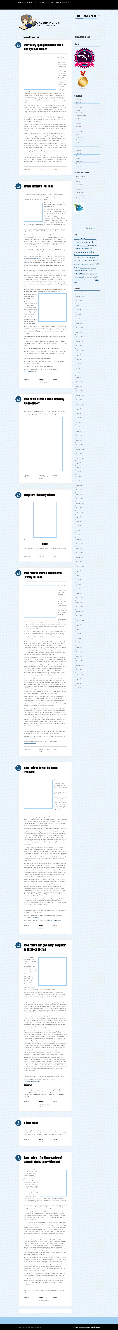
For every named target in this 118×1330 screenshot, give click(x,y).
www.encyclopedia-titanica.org (35, 258)
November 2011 (80, 611)
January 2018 (79, 292)
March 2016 (79, 377)
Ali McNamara (88, 239)
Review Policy (90, 16)
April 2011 (78, 643)
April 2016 (78, 373)
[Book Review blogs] (83, 89)
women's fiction (91, 280)
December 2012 (80, 553)
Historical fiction (43, 382)
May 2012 (78, 584)
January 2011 (79, 656)
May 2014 (78, 476)
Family (75, 257)
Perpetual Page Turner (81, 198)
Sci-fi (77, 145)
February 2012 (79, 598)
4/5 (80, 238)
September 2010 (80, 674)
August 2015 (79, 409)
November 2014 (80, 449)
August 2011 (79, 625)
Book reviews (49, 2)
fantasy (79, 257)
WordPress (82, 1327)
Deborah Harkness (92, 255)
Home (79, 16)
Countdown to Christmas (81, 255)
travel (94, 277)
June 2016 (78, 364)
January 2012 (79, 602)
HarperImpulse (80, 260)
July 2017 (78, 305)
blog (40, 413)
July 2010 (78, 683)
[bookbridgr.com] (90, 228)
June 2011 (78, 634)
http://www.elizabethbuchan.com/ (32, 1081)
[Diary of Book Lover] (40, 30)
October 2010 (79, 670)
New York (83, 268)
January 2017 (79, 332)
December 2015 (80, 391)
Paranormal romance (81, 140)
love (76, 264)
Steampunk (78, 153)
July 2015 (78, 413)
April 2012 (78, 589)
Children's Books (80, 113)
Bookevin (78, 181)
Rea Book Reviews (80, 192)
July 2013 (78, 521)
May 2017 (78, 314)
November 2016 (80, 341)
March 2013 (79, 539)
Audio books (21, 2)
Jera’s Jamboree (79, 184)
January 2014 (79, 494)
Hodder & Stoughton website (54, 920)
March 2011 (79, 647)
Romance (41, 478)
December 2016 (80, 337)
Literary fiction (45, 1300)
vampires (80, 280)
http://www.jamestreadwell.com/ (31, 917)
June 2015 (78, 418)
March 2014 (79, 485)
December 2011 (80, 607)
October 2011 (79, 616)
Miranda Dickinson (85, 264)
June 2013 (78, 526)
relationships (90, 271)
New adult (91, 264)
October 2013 (79, 508)
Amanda (55, 169)
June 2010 (78, 688)
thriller (91, 277)
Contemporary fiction (44, 1104)
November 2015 (80, 395)
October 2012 (79, 562)
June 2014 (78, 472)
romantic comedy (89, 273)
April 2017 (78, 319)
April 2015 (78, 427)
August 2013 (79, 517)
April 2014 (78, 481)
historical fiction (89, 260)
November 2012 (80, 557)
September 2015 (80, 404)
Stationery (29, 7)
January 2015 (79, 440)
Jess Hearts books (80, 187)
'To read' (75, 239)
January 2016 (79, 386)
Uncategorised (42, 1141)
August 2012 (79, 571)
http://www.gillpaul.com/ (30, 371)
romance (78, 273)
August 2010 (79, 679)
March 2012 (79, 593)
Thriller (78, 158)
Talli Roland (87, 277)
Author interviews (32, 2)
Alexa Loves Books (80, 176)
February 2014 (79, 490)
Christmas (77, 248)
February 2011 (79, 652)
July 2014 (78, 467)
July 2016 (78, 359)
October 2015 (79, 400)
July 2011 (78, 629)
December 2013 (80, 499)
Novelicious (79, 189)
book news (83, 242)
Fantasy (47, 927)
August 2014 (79, 463)
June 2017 (78, 310)
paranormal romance (80, 270)
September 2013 (80, 512)
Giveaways (58, 2)
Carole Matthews (84, 246)
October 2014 (79, 454)
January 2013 (79, 548)
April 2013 (78, 535)
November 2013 (80, 503)
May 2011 (78, 638)
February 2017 (79, 328)
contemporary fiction (84, 251)
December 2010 (80, 661)
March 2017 (79, 323)
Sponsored (21, 7)
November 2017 (80, 296)
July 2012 (78, 575)
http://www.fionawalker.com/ (31, 163)
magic (79, 264)
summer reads (79, 277)
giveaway (83, 257)
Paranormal (93, 268)
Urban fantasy (79, 164)
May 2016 (78, 368)
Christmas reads (86, 248)
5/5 (83, 238)
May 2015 (78, 422)
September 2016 (80, 350)
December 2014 (80, 445)
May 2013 (78, 530)
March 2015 (79, 431)
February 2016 (79, 382)
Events (77, 118)
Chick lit (41, 169)
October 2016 (79, 346)
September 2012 (80, 566)
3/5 (78, 239)
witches (85, 280)
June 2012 (78, 580)
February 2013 (79, 544)
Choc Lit (34, 415)
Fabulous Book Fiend (81, 179)
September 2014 (80, 458)
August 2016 (79, 355)
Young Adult (41, 928)
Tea (35, 7)
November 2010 (80, 665)
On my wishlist (79, 137)
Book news (41, 2)
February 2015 (79, 436)
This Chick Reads (80, 195)
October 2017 (79, 301)
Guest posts (65, 2)
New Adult (78, 134)
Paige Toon (88, 268)
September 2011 (80, 620)
